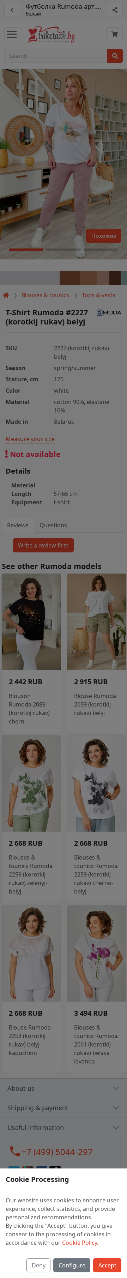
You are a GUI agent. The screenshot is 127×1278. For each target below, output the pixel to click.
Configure (72, 1265)
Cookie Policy (79, 1243)
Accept (107, 1265)
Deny (39, 1265)
